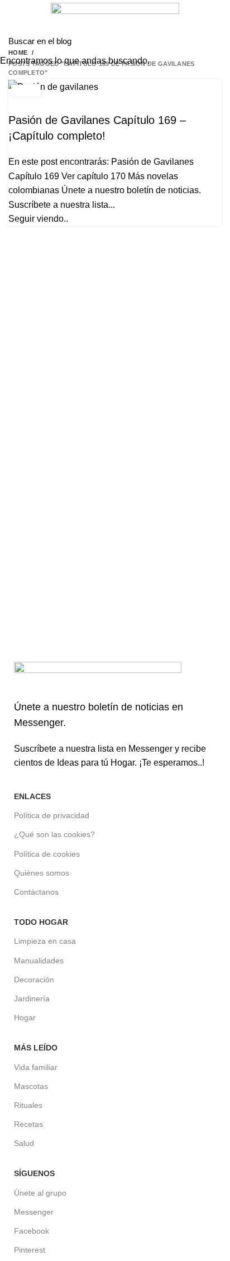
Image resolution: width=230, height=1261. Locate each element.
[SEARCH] (215, 41)
